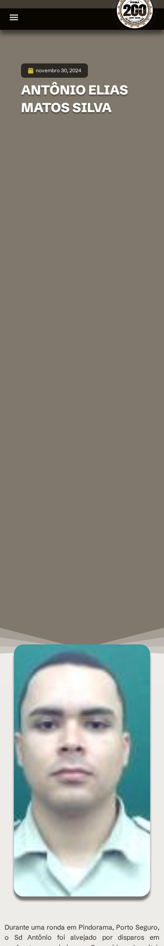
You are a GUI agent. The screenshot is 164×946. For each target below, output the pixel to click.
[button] (14, 17)
